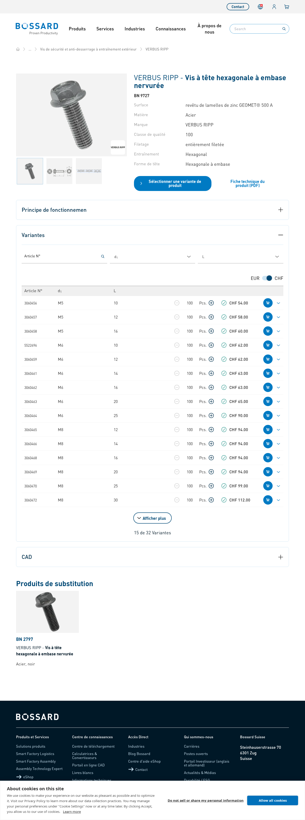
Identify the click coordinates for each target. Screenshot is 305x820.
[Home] (18, 49)
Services (105, 28)
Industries (135, 28)
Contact (238, 6)
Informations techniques (91, 780)
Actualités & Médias (200, 772)
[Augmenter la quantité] (211, 303)
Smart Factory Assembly (36, 761)
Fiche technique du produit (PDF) (247, 183)
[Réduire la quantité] (177, 303)
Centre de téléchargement (93, 746)
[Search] (284, 29)
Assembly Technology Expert (39, 768)
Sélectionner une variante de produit (175, 183)
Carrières (191, 746)
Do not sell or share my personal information (206, 800)
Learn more (72, 811)
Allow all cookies (273, 800)
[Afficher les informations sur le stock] (224, 303)
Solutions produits (30, 746)
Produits (77, 28)
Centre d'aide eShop (144, 761)
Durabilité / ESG (197, 780)
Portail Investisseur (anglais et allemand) (206, 763)
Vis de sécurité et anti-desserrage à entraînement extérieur (88, 49)
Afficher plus (154, 518)
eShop (28, 776)
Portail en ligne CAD (88, 765)
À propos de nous (209, 29)
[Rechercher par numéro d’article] (102, 256)
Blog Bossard (139, 753)
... (30, 49)
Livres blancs (82, 772)
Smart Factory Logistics (35, 753)
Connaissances (171, 28)
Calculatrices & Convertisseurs (84, 755)
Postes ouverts (196, 753)
